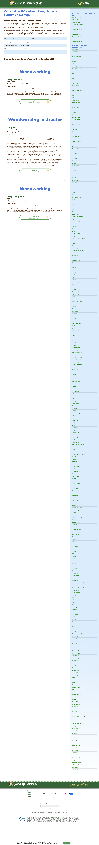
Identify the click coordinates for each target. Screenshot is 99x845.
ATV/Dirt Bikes (75, 107)
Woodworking (35, 71)
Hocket (74, 374)
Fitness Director (76, 289)
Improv (74, 388)
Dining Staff (75, 226)
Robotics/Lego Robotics (78, 570)
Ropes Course (75, 590)
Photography (75, 536)
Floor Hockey (75, 296)
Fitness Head (75, 291)
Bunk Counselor (76, 139)
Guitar (73, 335)
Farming (74, 267)
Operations (75, 505)
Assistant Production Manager (79, 90)
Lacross (74, 415)
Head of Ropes (75, 354)
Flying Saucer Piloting (77, 301)
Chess (73, 173)
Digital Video (75, 224)
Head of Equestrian (77, 350)
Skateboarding (76, 621)
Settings (75, 843)
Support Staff (75, 670)
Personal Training (76, 529)
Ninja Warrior (75, 488)
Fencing (74, 272)
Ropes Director (76, 592)
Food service (75, 306)
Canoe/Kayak (75, 158)
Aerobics (74, 66)
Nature (74, 481)
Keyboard (74, 408)
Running (74, 597)
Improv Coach (75, 391)
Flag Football (75, 294)
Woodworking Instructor (35, 119)
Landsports (75, 420)
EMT (73, 253)
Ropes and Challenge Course (79, 587)
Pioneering (75, 546)
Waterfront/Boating (77, 41)
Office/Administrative (77, 31)
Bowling (74, 134)
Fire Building (75, 282)
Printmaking (75, 553)
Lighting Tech (75, 432)
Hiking (73, 371)
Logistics (74, 435)
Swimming (75, 672)
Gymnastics (75, 338)
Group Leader (75, 333)
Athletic (74, 95)
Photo (73, 532)
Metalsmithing (75, 459)
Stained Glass (75, 660)
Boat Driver (75, 129)
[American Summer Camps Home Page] (26, 3)
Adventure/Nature (76, 17)
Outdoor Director (76, 522)
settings (57, 843)
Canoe (73, 156)
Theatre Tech (75, 706)
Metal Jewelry (75, 456)
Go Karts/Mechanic (76, 323)
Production (75, 556)
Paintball (74, 524)
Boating (74, 131)
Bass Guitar (75, 126)
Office (73, 498)
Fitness (74, 287)
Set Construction (76, 614)
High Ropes (75, 369)
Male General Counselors (78, 444)
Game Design (75, 311)
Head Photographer (77, 362)
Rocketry (74, 578)
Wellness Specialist (77, 762)
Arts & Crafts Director (77, 83)
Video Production (76, 723)
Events (74, 262)
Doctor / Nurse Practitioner (78, 238)
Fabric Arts (75, 265)
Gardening (75, 313)
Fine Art (74, 279)
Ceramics (74, 163)
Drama (73, 240)
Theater (74, 692)
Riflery (73, 566)
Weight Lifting (75, 760)
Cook (73, 192)
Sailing (74, 602)
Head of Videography (77, 357)
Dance (73, 211)
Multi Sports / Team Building (79, 468)
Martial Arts (75, 447)
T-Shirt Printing (76, 677)
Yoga (73, 772)
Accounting (75, 54)
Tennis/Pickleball (76, 687)
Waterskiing (75, 752)
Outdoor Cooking (76, 519)
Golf (73, 328)
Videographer (75, 726)
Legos (73, 425)
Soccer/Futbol (75, 626)
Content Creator (76, 190)
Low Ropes (75, 437)
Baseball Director (76, 117)
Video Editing (75, 721)
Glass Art (74, 318)
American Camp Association (54, 817)
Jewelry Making (76, 403)
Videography (75, 728)
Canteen (74, 160)
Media (73, 449)
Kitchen (74, 410)
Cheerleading (75, 165)
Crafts (73, 204)
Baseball (74, 114)
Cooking (74, 194)
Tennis (73, 682)
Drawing (74, 243)
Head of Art (75, 345)
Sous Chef (74, 638)
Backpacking (75, 110)
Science (74, 604)
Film (73, 277)
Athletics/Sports (76, 22)
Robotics (74, 568)
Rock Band (75, 573)
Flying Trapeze (75, 304)
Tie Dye (74, 709)
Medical (74, 452)
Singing (74, 619)
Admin (74, 59)
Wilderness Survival (77, 764)
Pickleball (74, 544)
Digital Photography (77, 219)
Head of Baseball (76, 347)
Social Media (75, 629)
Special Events (75, 643)
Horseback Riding (76, 381)
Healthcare (75, 367)
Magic (73, 439)
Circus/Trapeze (75, 177)
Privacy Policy (64, 812)
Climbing (74, 182)
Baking (74, 112)
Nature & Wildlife (76, 483)
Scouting (74, 607)
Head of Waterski (76, 359)
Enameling (75, 255)
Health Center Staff (77, 364)
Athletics (74, 97)
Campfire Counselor (77, 148)
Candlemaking (75, 153)
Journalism (75, 405)
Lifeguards (74, 430)
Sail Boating (75, 599)
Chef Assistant (75, 170)
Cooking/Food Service (77, 24)
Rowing (74, 595)
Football (74, 308)
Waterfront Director (77, 743)
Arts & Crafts (75, 19)
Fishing (74, 284)
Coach (73, 185)
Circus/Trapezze (76, 180)
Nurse (73, 490)
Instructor (74, 393)
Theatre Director (76, 704)
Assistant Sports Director (78, 93)
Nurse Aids (74, 493)
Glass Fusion (75, 321)
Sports (73, 648)
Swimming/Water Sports (78, 34)
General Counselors (77, 316)
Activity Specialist (76, 56)
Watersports (75, 755)
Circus (73, 175)
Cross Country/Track (77, 207)
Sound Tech (75, 636)
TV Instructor (75, 713)
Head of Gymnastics (77, 352)
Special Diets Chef (76, 641)
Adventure (74, 61)
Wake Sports (75, 733)
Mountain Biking (76, 466)
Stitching (74, 665)
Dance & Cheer (76, 214)
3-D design (75, 49)
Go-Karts (74, 325)
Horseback (74, 379)
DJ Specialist (75, 236)
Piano (73, 541)
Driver (73, 245)
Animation (74, 71)
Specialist (74, 646)
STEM (73, 663)
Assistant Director (76, 88)
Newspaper (75, 485)
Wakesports (75, 738)
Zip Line (74, 774)
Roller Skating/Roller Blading (79, 583)
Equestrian (75, 257)
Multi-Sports (75, 471)
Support (74, 667)
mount (74, 464)
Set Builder (75, 612)
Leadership (75, 422)
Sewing (74, 616)
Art (73, 76)
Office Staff (75, 500)
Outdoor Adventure (77, 515)
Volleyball (74, 730)
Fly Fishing (75, 299)
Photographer (75, 534)
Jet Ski (73, 398)
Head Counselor (76, 342)
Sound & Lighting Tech (77, 633)
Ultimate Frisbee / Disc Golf (79, 716)
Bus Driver (74, 143)
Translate (53, 808)
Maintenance (75, 442)
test (73, 689)
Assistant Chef (75, 85)
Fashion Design (76, 270)
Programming (75, 558)
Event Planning (76, 260)
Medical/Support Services (78, 29)
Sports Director (76, 653)
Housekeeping (75, 386)
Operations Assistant (77, 507)
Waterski (74, 747)
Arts (73, 78)
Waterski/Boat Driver (77, 750)
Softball (74, 631)
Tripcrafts (74, 711)
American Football (76, 68)
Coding (74, 187)
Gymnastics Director (77, 340)
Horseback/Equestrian (77, 27)
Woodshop (75, 767)
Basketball (74, 122)
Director (74, 228)
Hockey (74, 376)
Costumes (74, 199)
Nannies (74, 478)
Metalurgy (74, 461)
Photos (74, 539)
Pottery (74, 551)
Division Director (76, 231)
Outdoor (74, 512)
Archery (74, 73)
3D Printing (75, 51)
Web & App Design (77, 757)
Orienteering (75, 510)
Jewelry (74, 401)
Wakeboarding (76, 735)
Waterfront (75, 740)
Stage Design (75, 655)
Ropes (73, 585)
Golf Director (75, 330)
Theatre (74, 699)
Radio (73, 561)
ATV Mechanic (75, 105)
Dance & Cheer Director (78, 216)
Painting (74, 527)
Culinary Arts (75, 209)
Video (73, 718)
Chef (73, 168)
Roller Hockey (75, 580)
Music (73, 473)
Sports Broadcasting (77, 650)
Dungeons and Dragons (78, 250)
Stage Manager (76, 658)
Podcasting (75, 549)
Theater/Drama (76, 39)
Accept (66, 843)
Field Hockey (75, 274)
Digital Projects (76, 221)
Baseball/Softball (76, 119)
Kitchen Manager (76, 413)
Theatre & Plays (76, 701)
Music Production (76, 476)
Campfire (74, 146)
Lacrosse (74, 418)
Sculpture (74, 609)
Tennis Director (76, 684)
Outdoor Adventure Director (79, 517)
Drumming (75, 248)
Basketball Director (77, 124)
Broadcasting (75, 136)
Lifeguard (74, 427)
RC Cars (74, 563)
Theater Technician (77, 694)
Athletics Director (76, 100)
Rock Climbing (75, 575)
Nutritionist (75, 495)
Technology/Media (76, 36)
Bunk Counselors (76, 141)
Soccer (74, 624)
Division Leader (76, 233)
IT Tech (74, 396)
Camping (74, 151)
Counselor (74, 202)
